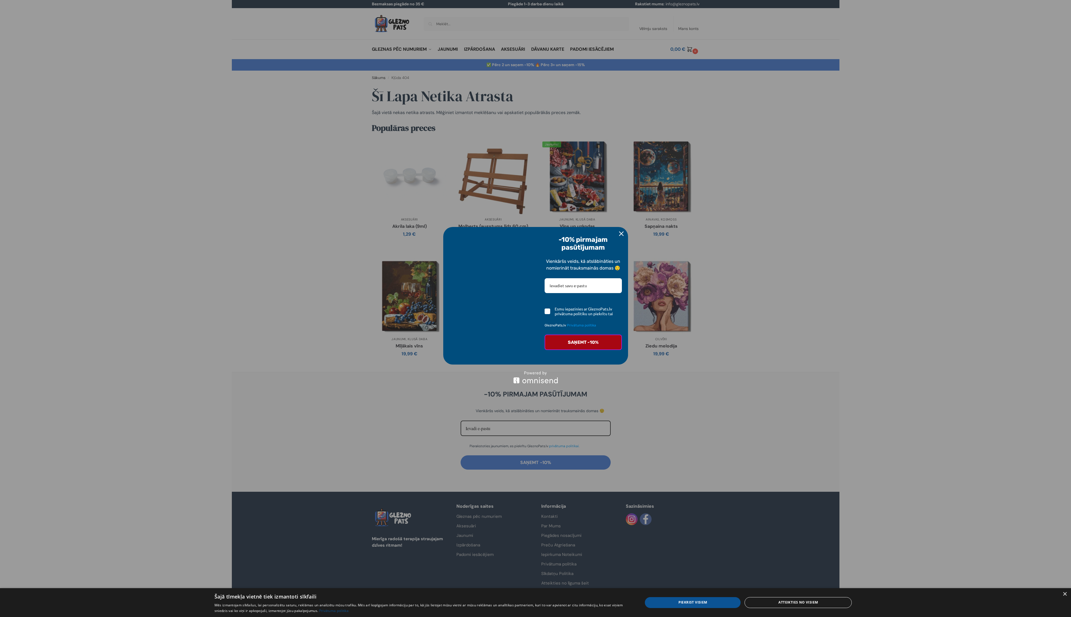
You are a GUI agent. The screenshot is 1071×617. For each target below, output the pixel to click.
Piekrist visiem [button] (692, 602)
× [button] (1065, 594)
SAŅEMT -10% (583, 342)
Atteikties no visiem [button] (798, 602)
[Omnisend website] (535, 377)
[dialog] (535, 602)
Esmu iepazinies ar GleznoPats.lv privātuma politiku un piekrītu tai (584, 311)
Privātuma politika (581, 325)
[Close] (621, 233)
